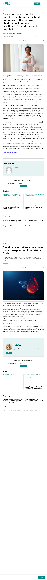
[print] (43, 40)
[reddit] (25, 40)
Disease (4, 10)
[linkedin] (21, 40)
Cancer (4, 243)
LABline (4, 36)
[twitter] (23, 40)
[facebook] (19, 40)
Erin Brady (5, 263)
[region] (23, 577)
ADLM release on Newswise (10, 152)
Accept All (41, 577)
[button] (3, 3)
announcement (30, 305)
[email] (27, 40)
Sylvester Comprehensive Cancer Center (16, 303)
